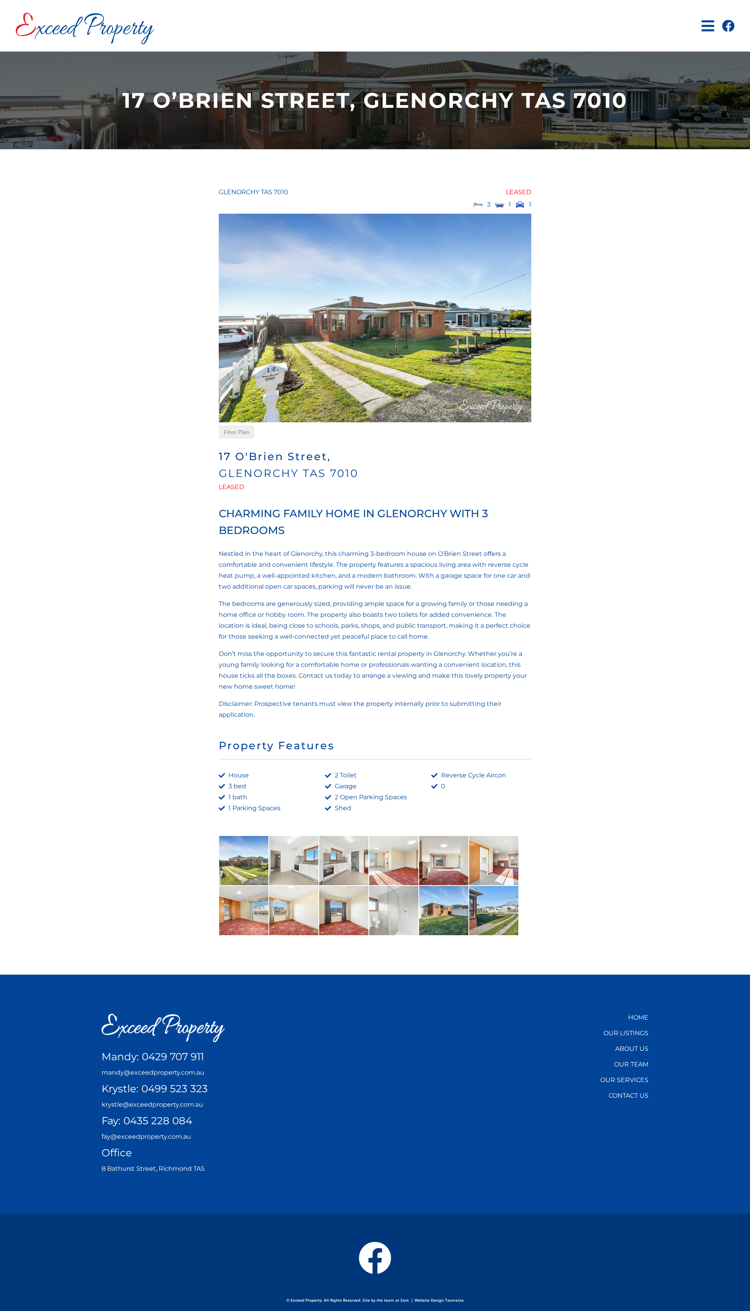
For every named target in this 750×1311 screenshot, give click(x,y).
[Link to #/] (708, 26)
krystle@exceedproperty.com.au (152, 1104)
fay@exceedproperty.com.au (146, 1136)
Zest (404, 1300)
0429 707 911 (173, 1056)
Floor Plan (236, 432)
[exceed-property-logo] (85, 15)
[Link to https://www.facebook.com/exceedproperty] (728, 26)
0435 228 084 (157, 1121)
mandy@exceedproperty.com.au (153, 1072)
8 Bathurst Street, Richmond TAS (153, 1168)
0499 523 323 (174, 1088)
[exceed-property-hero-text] (163, 1016)
